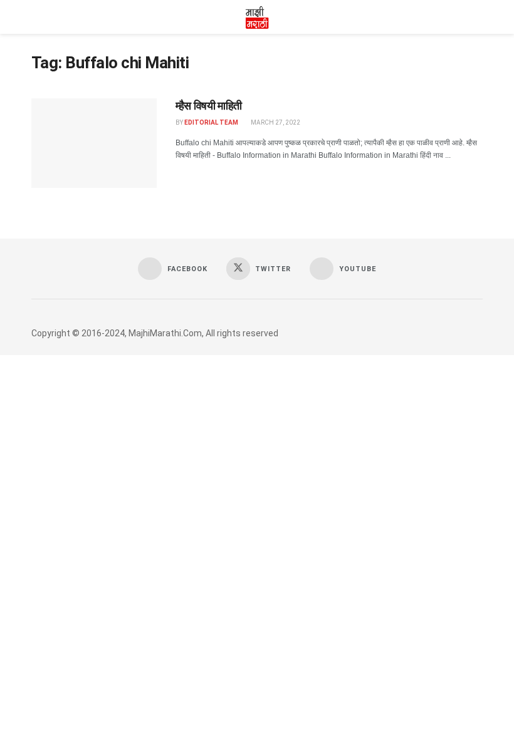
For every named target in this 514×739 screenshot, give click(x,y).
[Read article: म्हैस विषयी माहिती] (94, 143)
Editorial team (211, 122)
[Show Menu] (36, 17)
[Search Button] (477, 17)
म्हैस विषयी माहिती (209, 105)
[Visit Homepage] (257, 16)
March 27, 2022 (274, 122)
